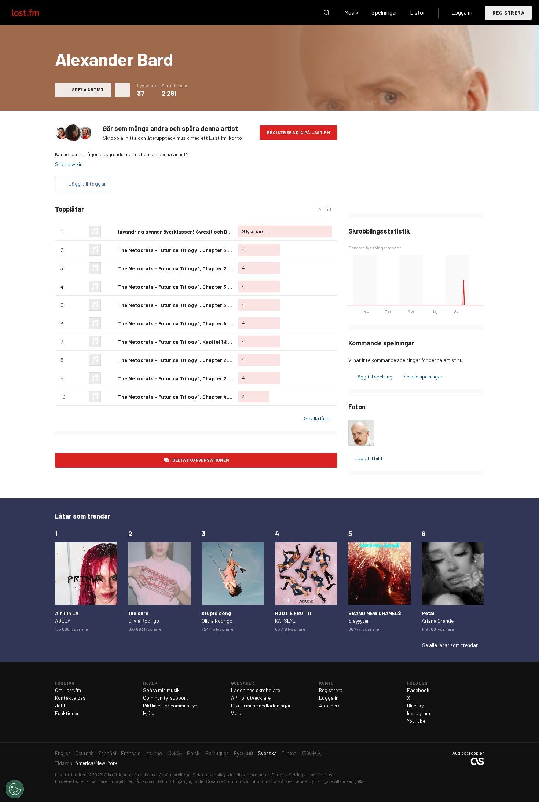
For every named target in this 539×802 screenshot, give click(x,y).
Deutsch (85, 753)
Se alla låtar (317, 418)
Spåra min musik (161, 690)
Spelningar (384, 12)
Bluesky (415, 705)
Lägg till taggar (87, 183)
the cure (138, 613)
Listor (417, 12)
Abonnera (330, 705)
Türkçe (289, 753)
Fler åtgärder (122, 90)
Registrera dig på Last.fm (298, 132)
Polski (194, 753)
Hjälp (148, 713)
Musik (351, 12)
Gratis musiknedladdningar (261, 705)
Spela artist (88, 89)
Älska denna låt (109, 231)
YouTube (416, 721)
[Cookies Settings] (15, 789)
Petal (428, 613)
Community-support (165, 698)
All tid (327, 209)
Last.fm (34, 12)
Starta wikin (68, 164)
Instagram (418, 713)
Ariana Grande (438, 621)
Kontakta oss (70, 698)
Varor (237, 713)
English (63, 753)
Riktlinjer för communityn (170, 705)
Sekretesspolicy (209, 774)
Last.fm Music (322, 774)
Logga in (461, 12)
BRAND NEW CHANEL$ (374, 613)
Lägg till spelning (373, 376)
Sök (327, 12)
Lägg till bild (368, 458)
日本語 (174, 753)
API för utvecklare (251, 698)
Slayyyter (358, 621)
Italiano (153, 753)
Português (217, 753)
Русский (243, 753)
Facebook (418, 690)
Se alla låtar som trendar (450, 645)
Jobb (61, 705)
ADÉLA (63, 621)
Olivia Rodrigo (143, 621)
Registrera (508, 13)
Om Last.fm (68, 690)
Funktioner (67, 713)
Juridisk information (248, 774)
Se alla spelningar (423, 376)
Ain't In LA (66, 613)
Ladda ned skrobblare (255, 690)
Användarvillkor (174, 774)
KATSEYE (285, 621)
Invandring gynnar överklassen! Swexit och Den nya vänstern (191, 231)
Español (107, 753)
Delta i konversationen (200, 459)
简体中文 (311, 753)
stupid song (216, 613)
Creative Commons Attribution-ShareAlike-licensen (258, 781)
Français (130, 753)
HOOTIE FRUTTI (293, 613)
